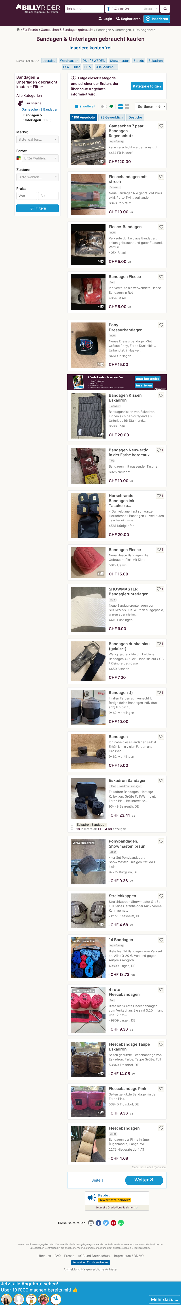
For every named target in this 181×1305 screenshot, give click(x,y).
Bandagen (118, 736)
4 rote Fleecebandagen (124, 992)
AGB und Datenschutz (94, 1256)
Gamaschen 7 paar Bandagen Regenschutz (126, 131)
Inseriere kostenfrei (90, 47)
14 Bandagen (121, 939)
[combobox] (37, 139)
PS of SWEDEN (94, 60)
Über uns (44, 1256)
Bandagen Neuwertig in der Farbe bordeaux (129, 452)
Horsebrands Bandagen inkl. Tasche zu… (123, 500)
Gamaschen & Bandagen (40, 109)
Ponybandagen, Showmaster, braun (127, 843)
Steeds (139, 60)
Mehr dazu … (164, 1299)
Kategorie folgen (147, 86)
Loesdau (49, 60)
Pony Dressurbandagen (126, 327)
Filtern (37, 208)
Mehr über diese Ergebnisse (149, 1167)
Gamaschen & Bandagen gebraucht (67, 29)
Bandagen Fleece (125, 276)
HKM (88, 67)
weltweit (89, 106)
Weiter (144, 1179)
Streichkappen (122, 895)
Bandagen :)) (121, 692)
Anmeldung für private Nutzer (90, 1262)
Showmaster (119, 60)
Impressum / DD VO (129, 1256)
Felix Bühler (71, 67)
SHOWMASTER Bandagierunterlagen (129, 591)
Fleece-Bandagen (125, 226)
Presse (69, 1256)
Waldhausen (69, 60)
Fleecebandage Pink (127, 1088)
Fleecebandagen (124, 1128)
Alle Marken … (106, 67)
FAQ (58, 1256)
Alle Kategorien (29, 95)
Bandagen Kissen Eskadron (125, 397)
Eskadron (156, 60)
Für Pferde (30, 29)
